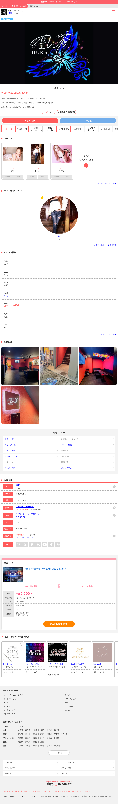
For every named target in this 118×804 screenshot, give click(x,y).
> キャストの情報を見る (107, 183)
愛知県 (35, 742)
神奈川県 (64, 734)
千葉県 (49, 734)
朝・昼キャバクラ (10, 699)
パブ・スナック (70, 699)
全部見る (59, 753)
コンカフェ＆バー (10, 714)
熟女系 (6, 703)
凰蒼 (10, 13)
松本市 (24, 6)
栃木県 (27, 734)
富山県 (27, 738)
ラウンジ (68, 703)
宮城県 (35, 730)
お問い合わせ (66, 773)
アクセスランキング (12, 456)
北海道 (20, 726)
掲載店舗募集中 (10, 768)
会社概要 (8, 773)
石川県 (35, 738)
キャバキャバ (6, 6)
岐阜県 (20, 742)
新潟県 (20, 738)
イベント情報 (66, 445)
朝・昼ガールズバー (11, 710)
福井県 (42, 738)
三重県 (42, 742)
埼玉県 (42, 734)
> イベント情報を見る (108, 334)
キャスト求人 (30, 121)
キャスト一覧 (10, 450)
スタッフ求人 (88, 121)
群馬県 (35, 734)
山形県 (49, 730)
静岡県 (27, 742)
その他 (67, 710)
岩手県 (27, 730)
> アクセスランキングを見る (105, 245)
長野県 (16, 6)
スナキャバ (8, 706)
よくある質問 (66, 768)
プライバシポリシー (68, 762)
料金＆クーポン (11, 445)
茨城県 (20, 734)
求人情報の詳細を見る (59, 624)
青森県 (20, 730)
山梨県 (49, 738)
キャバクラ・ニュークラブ (13, 695)
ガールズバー (69, 706)
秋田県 (42, 730)
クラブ (67, 695)
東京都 (56, 734)
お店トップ (9, 439)
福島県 (56, 730)
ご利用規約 (9, 762)
